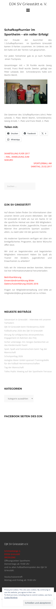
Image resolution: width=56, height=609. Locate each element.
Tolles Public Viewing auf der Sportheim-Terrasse (28, 371)
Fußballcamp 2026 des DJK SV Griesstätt (23, 330)
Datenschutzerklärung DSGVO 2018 (21, 283)
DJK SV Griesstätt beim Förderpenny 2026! (24, 326)
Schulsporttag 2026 (13, 356)
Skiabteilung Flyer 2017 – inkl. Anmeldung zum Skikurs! (17, 156)
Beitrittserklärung (12, 277)
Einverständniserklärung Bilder (19, 280)
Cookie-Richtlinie (11, 597)
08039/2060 (9, 557)
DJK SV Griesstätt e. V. (28, 4)
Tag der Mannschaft (14, 367)
